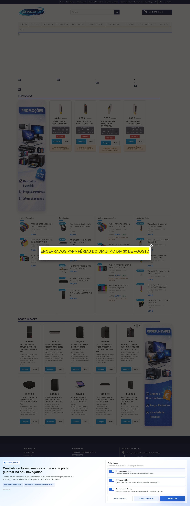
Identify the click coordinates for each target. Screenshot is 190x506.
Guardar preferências (146, 498)
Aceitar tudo (172, 498)
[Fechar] (151, 245)
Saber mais (7, 489)
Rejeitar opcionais (120, 498)
